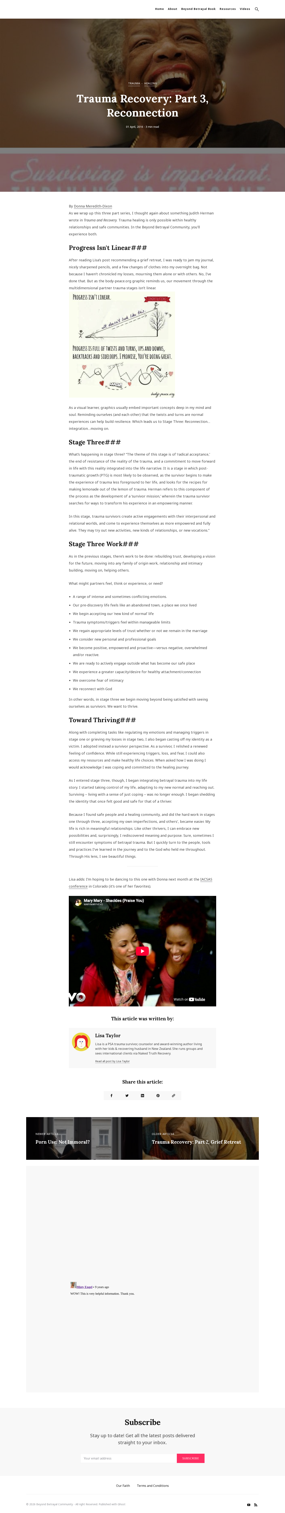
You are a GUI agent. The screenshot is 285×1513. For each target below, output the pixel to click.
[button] (257, 9)
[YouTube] (248, 1505)
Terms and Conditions (153, 1486)
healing (150, 83)
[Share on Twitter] (127, 1095)
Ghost (121, 1504)
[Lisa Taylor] (81, 1048)
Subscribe (190, 1458)
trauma (134, 83)
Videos (245, 9)
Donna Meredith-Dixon (93, 206)
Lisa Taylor (108, 1036)
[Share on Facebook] (111, 1095)
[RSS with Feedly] (255, 1505)
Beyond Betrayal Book (198, 9)
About (172, 9)
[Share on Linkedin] (142, 1095)
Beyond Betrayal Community (54, 1504)
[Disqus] (142, 1228)
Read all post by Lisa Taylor (112, 1061)
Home (159, 9)
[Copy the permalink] (173, 1095)
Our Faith (123, 1486)
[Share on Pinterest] (158, 1095)
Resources (228, 9)
